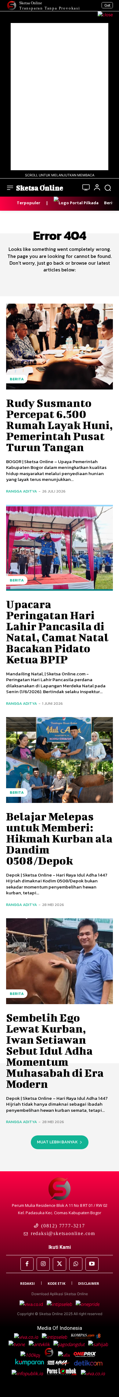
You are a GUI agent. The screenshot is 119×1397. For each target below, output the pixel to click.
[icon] (86, 188)
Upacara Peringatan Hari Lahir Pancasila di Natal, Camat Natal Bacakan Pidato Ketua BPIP (57, 631)
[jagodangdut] (69, 1344)
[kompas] (86, 1304)
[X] (59, 1264)
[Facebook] (27, 1264)
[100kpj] (30, 1355)
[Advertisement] (59, 96)
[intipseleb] (60, 1304)
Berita (17, 379)
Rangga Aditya (21, 491)
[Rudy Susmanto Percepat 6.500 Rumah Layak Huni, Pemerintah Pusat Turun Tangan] (59, 347)
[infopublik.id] (29, 1373)
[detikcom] (88, 1364)
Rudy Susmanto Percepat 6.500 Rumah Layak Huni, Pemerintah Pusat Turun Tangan (59, 424)
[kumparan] (30, 1364)
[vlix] (64, 1355)
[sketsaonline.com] (51, 1355)
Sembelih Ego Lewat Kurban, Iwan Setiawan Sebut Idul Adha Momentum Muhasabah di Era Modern (55, 1050)
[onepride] (59, 1364)
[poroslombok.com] (64, 1373)
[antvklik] (40, 1344)
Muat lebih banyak (57, 1142)
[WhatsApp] (75, 1264)
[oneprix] (85, 1355)
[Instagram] (43, 1264)
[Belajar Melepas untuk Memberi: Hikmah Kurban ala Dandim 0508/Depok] (59, 760)
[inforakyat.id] (94, 1373)
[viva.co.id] (33, 1304)
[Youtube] (92, 1264)
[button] (108, 188)
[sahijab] (98, 1344)
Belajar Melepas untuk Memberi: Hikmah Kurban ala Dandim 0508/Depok (59, 838)
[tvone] (17, 1344)
